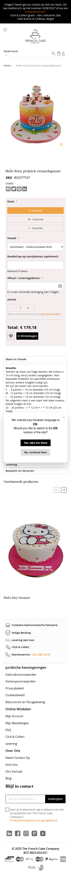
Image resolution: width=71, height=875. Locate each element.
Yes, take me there (35, 442)
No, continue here (35, 452)
